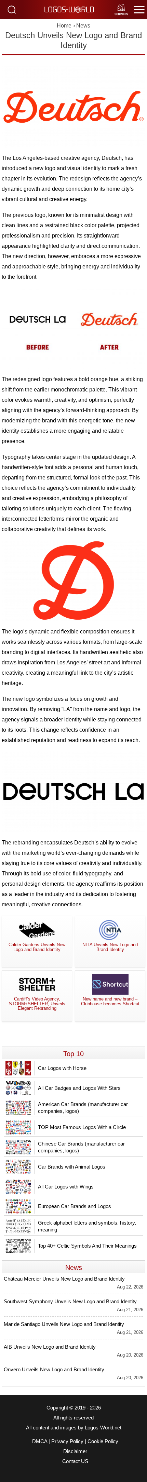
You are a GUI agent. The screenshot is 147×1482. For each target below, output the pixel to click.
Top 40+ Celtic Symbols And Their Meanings (87, 1246)
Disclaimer (75, 1451)
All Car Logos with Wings (66, 1187)
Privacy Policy (67, 1441)
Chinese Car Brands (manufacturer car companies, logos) (81, 1147)
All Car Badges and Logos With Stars (79, 1088)
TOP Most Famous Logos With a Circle (82, 1127)
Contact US (75, 1461)
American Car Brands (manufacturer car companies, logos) (83, 1107)
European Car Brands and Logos (74, 1206)
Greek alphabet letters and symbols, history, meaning (87, 1226)
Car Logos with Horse (62, 1068)
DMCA (39, 1441)
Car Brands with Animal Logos (71, 1167)
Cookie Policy (103, 1441)
